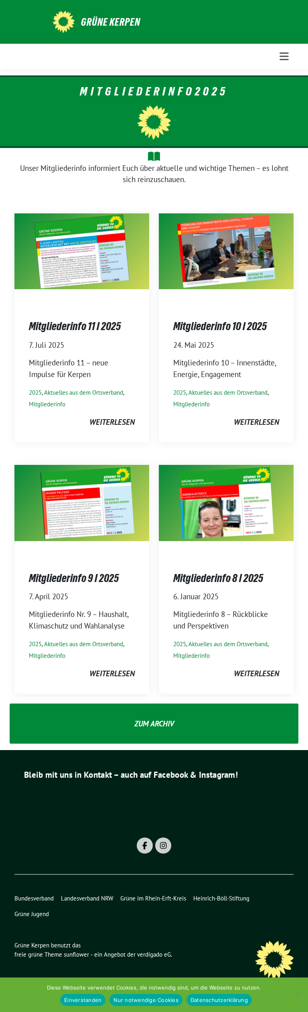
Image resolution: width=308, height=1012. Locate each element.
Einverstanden (82, 1000)
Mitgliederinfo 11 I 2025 (75, 326)
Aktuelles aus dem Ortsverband (83, 392)
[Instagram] (163, 846)
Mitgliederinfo (47, 404)
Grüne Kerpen (110, 22)
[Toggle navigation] (284, 56)
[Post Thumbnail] (81, 250)
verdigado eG (154, 954)
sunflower (76, 954)
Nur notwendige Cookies (145, 1000)
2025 (35, 392)
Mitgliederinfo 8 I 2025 (218, 578)
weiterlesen (112, 422)
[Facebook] (145, 846)
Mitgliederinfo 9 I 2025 (74, 578)
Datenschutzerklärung (219, 1000)
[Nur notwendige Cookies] (298, 995)
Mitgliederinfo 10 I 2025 (220, 326)
